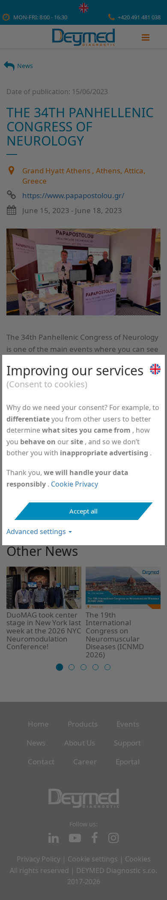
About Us (79, 743)
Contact (41, 761)
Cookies (138, 859)
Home (38, 724)
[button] (59, 667)
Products (83, 724)
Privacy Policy (38, 859)
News (25, 66)
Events (127, 724)
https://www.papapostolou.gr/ (73, 195)
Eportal (128, 761)
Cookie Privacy (74, 484)
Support (127, 743)
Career (85, 761)
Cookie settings (93, 859)
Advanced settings (37, 531)
